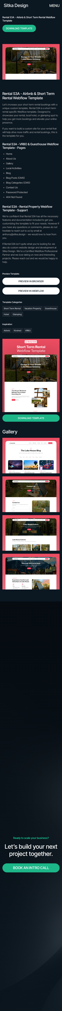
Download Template (19, 28)
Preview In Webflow (31, 290)
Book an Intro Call (31, 868)
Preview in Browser (31, 281)
